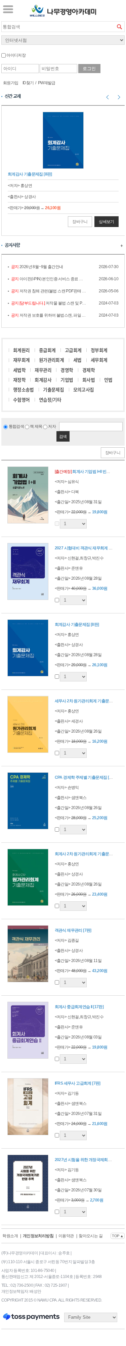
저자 (51, 426)
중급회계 (47, 350)
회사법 (88, 379)
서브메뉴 (8, 9)
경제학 (88, 369)
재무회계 (21, 359)
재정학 (19, 379)
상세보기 (106, 221)
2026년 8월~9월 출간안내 (37, 266)
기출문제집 (53, 389)
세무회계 (99, 359)
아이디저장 (16, 55)
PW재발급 (46, 83)
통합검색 (16, 426)
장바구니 (80, 221)
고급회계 (73, 350)
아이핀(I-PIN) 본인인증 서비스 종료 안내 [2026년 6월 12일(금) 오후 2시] (48, 279)
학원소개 (10, 1235)
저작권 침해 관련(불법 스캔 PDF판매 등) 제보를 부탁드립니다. (48, 291)
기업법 (66, 379)
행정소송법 (23, 389)
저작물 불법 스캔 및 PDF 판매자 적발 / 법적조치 (48, 303)
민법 (108, 379)
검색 (119, 27)
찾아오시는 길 (90, 1235)
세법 (77, 359)
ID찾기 (28, 83)
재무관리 (43, 369)
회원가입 (10, 83)
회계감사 (43, 379)
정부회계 (99, 350)
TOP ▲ (117, 1236)
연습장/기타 (50, 399)
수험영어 (21, 399)
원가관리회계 (51, 359)
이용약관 (66, 1235)
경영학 (66, 369)
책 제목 (35, 426)
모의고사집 (83, 389)
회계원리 (21, 350)
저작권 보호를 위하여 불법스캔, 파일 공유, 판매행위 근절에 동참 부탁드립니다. (48, 315)
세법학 (19, 369)
